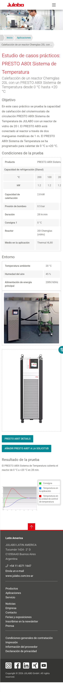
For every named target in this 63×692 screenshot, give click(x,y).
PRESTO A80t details (18, 438)
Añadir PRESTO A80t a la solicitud (27, 448)
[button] (19, 498)
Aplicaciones (13, 593)
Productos (12, 588)
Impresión (12, 642)
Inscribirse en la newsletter (22, 621)
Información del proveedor (21, 646)
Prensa (10, 625)
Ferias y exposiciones (18, 617)
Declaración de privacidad (21, 651)
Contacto (11, 612)
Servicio (10, 597)
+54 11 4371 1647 (20, 565)
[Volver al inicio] (31, 527)
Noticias (10, 603)
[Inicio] (15, 5)
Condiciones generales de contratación (29, 638)
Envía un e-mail (15, 571)
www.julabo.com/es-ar (19, 575)
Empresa (11, 608)
